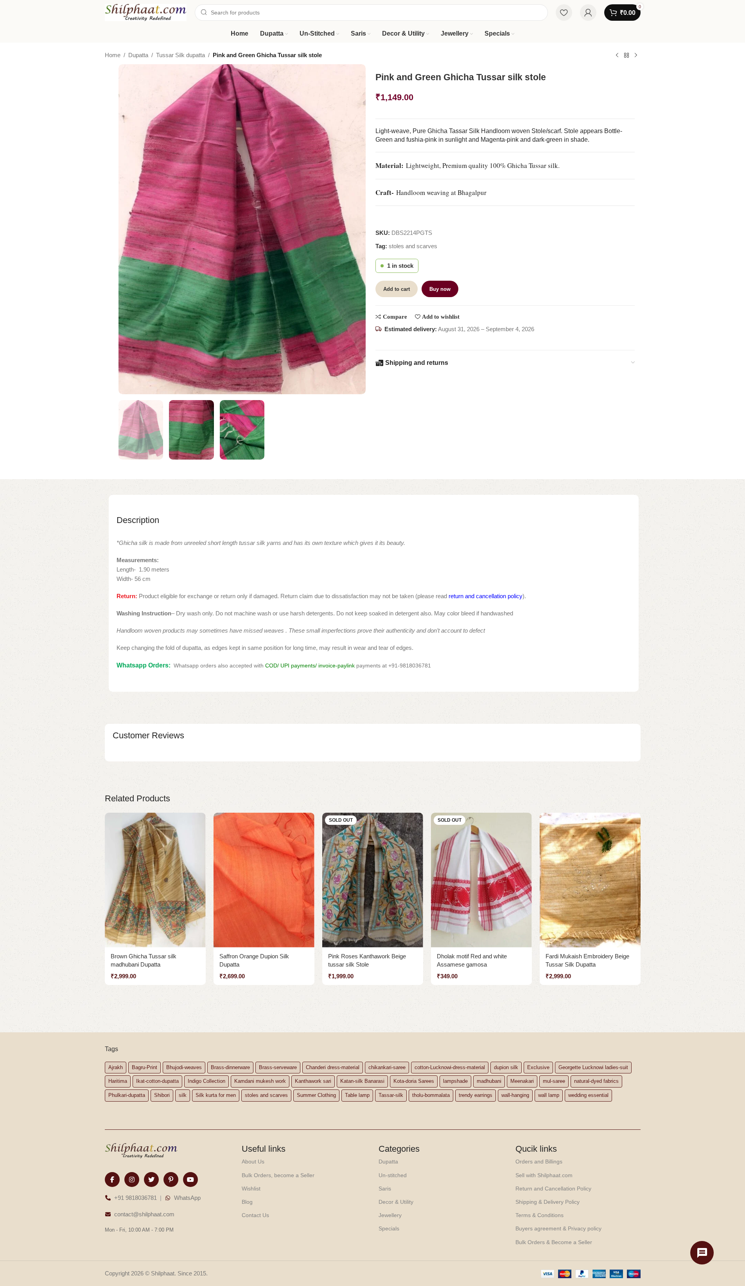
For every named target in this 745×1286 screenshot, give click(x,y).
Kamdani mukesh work (260, 1081)
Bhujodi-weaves (184, 1067)
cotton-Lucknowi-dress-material (450, 1067)
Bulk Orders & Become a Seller (553, 1242)
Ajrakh (115, 1067)
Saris (385, 1188)
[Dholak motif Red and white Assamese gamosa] (481, 880)
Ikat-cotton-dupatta (157, 1081)
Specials (389, 1228)
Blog (247, 1202)
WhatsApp (187, 1197)
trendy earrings (475, 1095)
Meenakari (522, 1081)
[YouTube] (190, 1179)
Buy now (440, 289)
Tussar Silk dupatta (180, 55)
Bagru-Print (144, 1067)
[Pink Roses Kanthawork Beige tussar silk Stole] (372, 880)
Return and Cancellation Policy (553, 1188)
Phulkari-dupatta (126, 1095)
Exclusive (538, 1067)
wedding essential (588, 1095)
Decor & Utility (396, 1202)
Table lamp (357, 1095)
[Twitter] (151, 1179)
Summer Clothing (316, 1095)
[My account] (588, 12)
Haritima (117, 1081)
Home (112, 55)
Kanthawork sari (313, 1081)
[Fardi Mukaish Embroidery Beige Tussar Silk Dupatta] (590, 880)
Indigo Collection (206, 1081)
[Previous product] (617, 55)
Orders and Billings (538, 1161)
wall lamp (548, 1095)
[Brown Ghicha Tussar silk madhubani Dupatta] (155, 880)
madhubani (489, 1081)
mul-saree (554, 1081)
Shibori (162, 1095)
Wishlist (251, 1188)
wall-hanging (515, 1095)
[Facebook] (112, 1179)
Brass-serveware (278, 1067)
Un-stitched (393, 1175)
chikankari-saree (387, 1067)
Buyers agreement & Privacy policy (558, 1228)
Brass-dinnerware (230, 1067)
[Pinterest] (170, 1179)
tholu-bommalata (431, 1095)
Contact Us (255, 1215)
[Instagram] (131, 1179)
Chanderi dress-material (332, 1067)
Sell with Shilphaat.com (544, 1175)
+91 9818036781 (135, 1197)
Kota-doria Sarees (413, 1081)
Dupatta (138, 55)
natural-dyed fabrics (596, 1081)
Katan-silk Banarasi (362, 1081)
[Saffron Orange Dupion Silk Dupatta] (264, 880)
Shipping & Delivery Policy (547, 1202)
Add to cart (396, 289)
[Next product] (636, 55)
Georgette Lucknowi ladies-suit (593, 1067)
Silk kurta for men (216, 1095)
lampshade (455, 1081)
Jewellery (390, 1215)
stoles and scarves (413, 246)
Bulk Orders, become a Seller (278, 1175)
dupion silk (506, 1067)
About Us (253, 1161)
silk (183, 1095)
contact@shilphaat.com (144, 1214)
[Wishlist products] (564, 12)
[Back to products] (626, 55)
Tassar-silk (391, 1095)
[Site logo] (146, 12)
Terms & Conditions (539, 1215)
